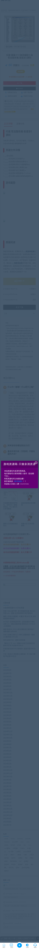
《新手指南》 (18, 481)
